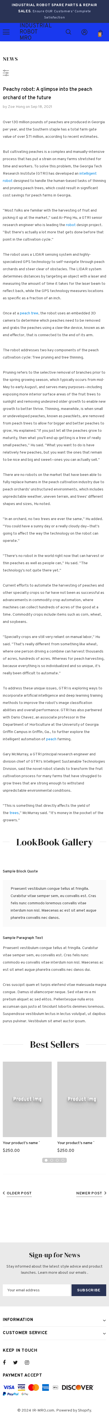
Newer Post (89, 1193)
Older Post (19, 1193)
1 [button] (46, 1160)
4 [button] (62, 1160)
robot (71, 225)
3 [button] (57, 1160)
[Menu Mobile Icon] (6, 32)
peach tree (29, 313)
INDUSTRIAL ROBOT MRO (27, 32)
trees (14, 813)
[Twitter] (18, 1363)
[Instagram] (30, 1363)
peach (51, 739)
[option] (27, 1110)
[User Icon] (84, 32)
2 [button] (51, 1160)
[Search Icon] (68, 32)
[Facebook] (8, 1363)
